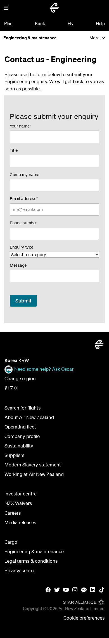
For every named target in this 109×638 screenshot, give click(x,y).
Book (40, 23)
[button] (6, 8)
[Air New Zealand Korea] (54, 7)
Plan (8, 23)
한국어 (11, 388)
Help (100, 23)
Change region (20, 378)
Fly (71, 23)
